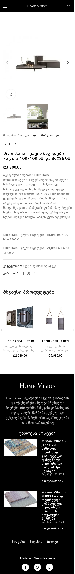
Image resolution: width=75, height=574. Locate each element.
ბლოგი (52, 542)
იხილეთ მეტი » (53, 481)
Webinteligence (44, 558)
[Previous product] (5, 144)
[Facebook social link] (23, 273)
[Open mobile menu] (5, 6)
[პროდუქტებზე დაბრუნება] (10, 144)
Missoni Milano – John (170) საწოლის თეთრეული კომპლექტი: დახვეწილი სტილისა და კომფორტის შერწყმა (54, 456)
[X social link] (28, 273)
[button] (7, 62)
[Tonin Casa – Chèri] (55, 318)
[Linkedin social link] (33, 273)
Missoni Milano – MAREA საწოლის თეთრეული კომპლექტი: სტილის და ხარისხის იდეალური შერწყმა (54, 505)
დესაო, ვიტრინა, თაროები (55, 348)
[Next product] (15, 144)
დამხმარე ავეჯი (46, 135)
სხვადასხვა (27, 350)
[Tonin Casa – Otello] (19, 318)
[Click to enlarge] (11, 94)
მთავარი (9, 135)
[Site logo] (37, 6)
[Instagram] (37, 567)
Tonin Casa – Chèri (55, 341)
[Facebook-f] (25, 567)
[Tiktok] (49, 567)
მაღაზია (36, 542)
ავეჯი (24, 135)
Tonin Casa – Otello (20, 341)
